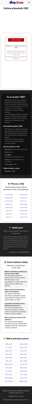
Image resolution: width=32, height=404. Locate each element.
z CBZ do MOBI (23, 204)
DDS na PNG (23, 371)
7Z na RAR (9, 371)
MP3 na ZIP (23, 357)
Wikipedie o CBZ (10, 171)
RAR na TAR (23, 347)
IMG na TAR (8, 374)
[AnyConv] (16, 2)
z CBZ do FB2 (23, 198)
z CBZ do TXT (8, 217)
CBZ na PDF (8, 351)
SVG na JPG (23, 368)
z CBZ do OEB (8, 207)
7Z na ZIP (8, 347)
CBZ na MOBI (8, 378)
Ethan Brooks (24, 252)
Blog (17, 393)
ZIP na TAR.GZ (9, 381)
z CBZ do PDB (23, 207)
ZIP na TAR (9, 368)
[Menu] (29, 2)
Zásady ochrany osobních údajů (12, 391)
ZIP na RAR (8, 357)
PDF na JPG (23, 378)
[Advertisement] (16, 74)
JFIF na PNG (23, 374)
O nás (21, 393)
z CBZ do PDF (8, 210)
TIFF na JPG (23, 364)
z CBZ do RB (8, 214)
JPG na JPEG (23, 361)
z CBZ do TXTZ (23, 217)
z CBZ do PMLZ (23, 210)
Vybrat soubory (16, 40)
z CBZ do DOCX (23, 194)
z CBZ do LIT (23, 201)
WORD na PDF (23, 381)
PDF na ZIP (23, 354)
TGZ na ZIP (23, 351)
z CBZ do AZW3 (9, 194)
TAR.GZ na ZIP (9, 364)
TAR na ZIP (9, 354)
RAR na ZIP (8, 344)
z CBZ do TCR (23, 214)
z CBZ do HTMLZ (8, 201)
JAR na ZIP (9, 361)
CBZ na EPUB (23, 344)
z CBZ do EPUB (9, 198)
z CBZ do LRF (8, 204)
